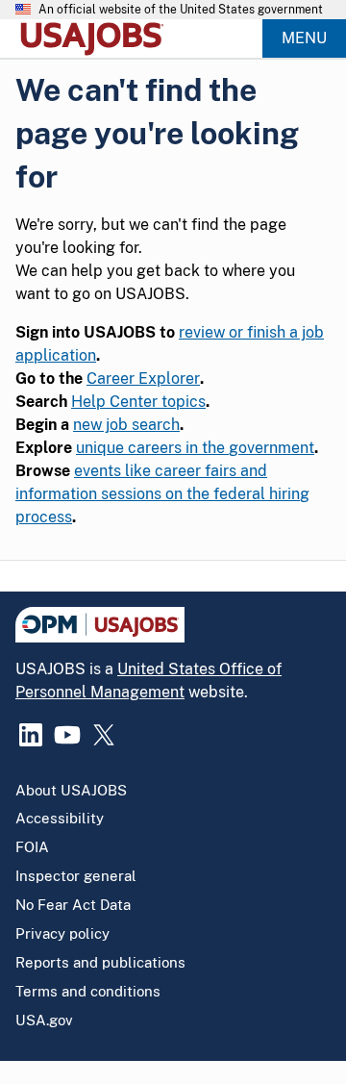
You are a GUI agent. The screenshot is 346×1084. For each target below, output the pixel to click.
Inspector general (75, 876)
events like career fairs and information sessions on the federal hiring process (162, 494)
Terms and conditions (88, 991)
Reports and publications (100, 962)
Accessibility (59, 818)
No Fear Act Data (73, 904)
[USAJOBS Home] (96, 38)
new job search (126, 425)
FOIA (32, 847)
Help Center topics (138, 401)
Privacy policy (62, 933)
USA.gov (44, 1020)
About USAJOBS (71, 790)
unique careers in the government (195, 448)
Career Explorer (143, 378)
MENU (304, 38)
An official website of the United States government (180, 9)
